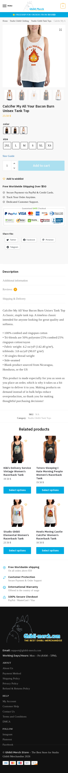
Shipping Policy (11, 678)
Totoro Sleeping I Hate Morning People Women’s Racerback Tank (49, 473)
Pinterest (7, 739)
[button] (60, 29)
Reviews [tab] (9, 289)
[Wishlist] (25, 441)
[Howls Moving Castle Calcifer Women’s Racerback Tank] (50, 513)
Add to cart (41, 166)
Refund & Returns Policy (16, 688)
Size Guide (8, 156)
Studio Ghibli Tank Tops (41, 21)
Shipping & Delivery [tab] (14, 298)
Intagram (7, 734)
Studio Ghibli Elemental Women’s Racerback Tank (16, 535)
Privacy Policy (10, 683)
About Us (8, 668)
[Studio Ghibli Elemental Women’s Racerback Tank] (17, 513)
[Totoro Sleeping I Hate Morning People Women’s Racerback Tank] (50, 449)
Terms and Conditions (15, 716)
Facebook (8, 744)
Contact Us (9, 711)
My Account (9, 701)
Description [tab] (10, 271)
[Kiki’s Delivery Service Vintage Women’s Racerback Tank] (17, 449)
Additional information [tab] (15, 280)
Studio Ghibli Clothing (19, 21)
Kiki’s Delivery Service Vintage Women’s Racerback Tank (17, 471)
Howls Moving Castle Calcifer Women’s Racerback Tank (49, 535)
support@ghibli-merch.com (26, 650)
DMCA (6, 721)
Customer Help (11, 706)
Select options (17, 490)
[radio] (6, 130)
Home (5, 21)
